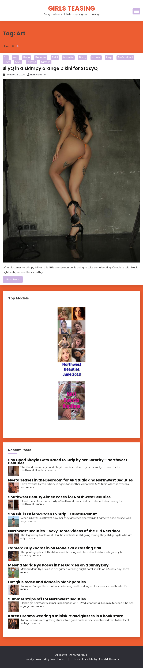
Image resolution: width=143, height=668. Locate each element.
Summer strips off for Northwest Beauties (47, 599)
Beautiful (40, 57)
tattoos (45, 62)
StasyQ (31, 62)
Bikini (55, 57)
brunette (68, 57)
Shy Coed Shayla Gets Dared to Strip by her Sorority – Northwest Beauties (67, 461)
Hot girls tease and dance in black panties (47, 582)
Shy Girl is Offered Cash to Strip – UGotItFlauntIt (52, 514)
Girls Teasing (71, 8)
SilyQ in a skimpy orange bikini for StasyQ (50, 68)
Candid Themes (109, 659)
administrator (38, 74)
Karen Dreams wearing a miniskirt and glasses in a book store (65, 616)
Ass (15, 57)
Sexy (7, 62)
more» (52, 470)
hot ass (96, 57)
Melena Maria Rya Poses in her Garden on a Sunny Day (58, 565)
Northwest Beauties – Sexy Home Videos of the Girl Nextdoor (64, 531)
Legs (109, 57)
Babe (26, 57)
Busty (82, 57)
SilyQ (18, 62)
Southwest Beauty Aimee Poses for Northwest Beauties (59, 497)
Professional (125, 57)
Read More (12, 279)
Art (6, 57)
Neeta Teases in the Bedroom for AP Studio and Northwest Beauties (70, 480)
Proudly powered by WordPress (45, 659)
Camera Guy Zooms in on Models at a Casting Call (54, 548)
